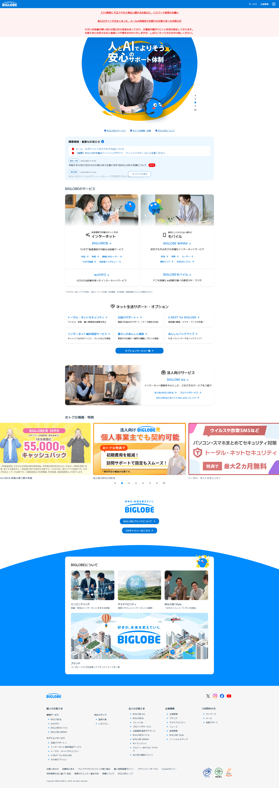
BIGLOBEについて (166, 130)
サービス (253, 4)
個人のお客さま (54, 708)
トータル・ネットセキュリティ (65, 751)
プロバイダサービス (142, 726)
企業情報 (264, 4)
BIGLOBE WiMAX (59, 731)
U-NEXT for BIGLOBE (61, 755)
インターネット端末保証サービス (66, 746)
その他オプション (59, 759)
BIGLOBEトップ (125, 773)
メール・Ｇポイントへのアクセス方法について (100, 149)
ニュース (173, 726)
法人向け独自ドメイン (143, 754)
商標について (108, 773)
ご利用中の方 (209, 708)
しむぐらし (103, 723)
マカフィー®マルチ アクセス (145, 749)
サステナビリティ (177, 722)
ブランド (173, 718)
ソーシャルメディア (178, 739)
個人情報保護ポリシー (124, 768)
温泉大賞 (102, 719)
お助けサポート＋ (59, 742)
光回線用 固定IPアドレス (144, 730)
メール (209, 718)
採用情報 (173, 730)
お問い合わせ (52, 768)
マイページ (211, 714)
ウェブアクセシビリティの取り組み (94, 768)
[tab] (195, 95)
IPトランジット (140, 743)
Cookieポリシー (169, 768)
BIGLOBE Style (176, 735)
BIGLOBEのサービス (116, 130)
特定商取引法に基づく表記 (58, 773)
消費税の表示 (68, 768)
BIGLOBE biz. (139, 714)
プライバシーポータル (148, 768)
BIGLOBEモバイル (59, 727)
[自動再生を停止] (195, 110)
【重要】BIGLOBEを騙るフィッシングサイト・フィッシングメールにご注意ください (120, 153)
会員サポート (212, 722)
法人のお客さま (137, 708)
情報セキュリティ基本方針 (86, 773)
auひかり (55, 723)
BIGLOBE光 (56, 719)
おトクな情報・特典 (142, 130)
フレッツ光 (138, 722)
